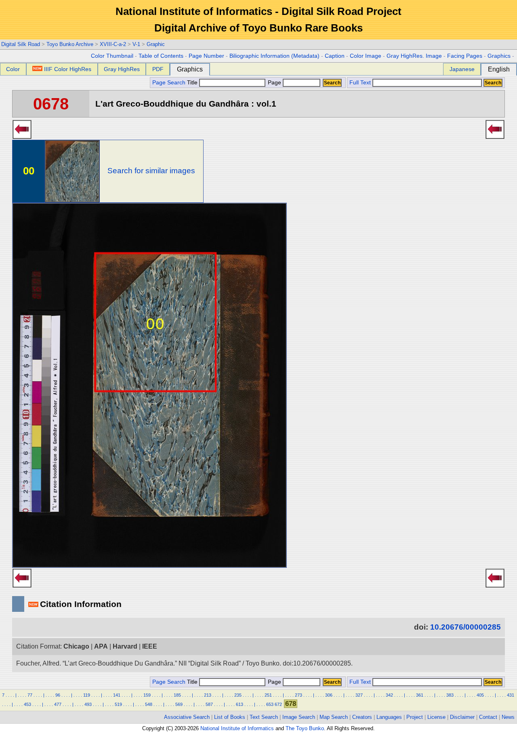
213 (207, 695)
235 (238, 695)
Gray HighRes (122, 69)
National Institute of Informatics (237, 728)
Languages (389, 717)
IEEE (149, 646)
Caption (335, 56)
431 (510, 695)
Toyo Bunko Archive (69, 44)
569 (179, 704)
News (508, 717)
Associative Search (187, 717)
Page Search (168, 83)
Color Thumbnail (112, 56)
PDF (158, 69)
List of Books (229, 717)
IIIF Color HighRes (67, 69)
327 (359, 695)
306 (328, 695)
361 (419, 695)
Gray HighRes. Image (414, 56)
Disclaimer (462, 717)
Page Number (206, 56)
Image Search (298, 717)
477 (57, 704)
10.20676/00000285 (465, 627)
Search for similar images (151, 170)
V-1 (136, 44)
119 (86, 695)
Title (193, 83)
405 (480, 695)
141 (116, 695)
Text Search (264, 717)
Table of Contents (161, 56)
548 (148, 704)
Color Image (365, 56)
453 (27, 704)
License (436, 717)
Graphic (156, 44)
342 (389, 695)
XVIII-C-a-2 (113, 44)
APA (101, 646)
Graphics (499, 56)
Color (13, 69)
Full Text (360, 83)
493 (88, 704)
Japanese (462, 69)
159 (147, 695)
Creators (362, 717)
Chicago (76, 646)
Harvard (125, 646)
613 (239, 704)
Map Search (333, 717)
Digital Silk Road (20, 44)
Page (274, 83)
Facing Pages (464, 56)
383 (450, 695)
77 (29, 695)
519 (118, 704)
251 (268, 695)
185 (177, 695)
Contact (488, 717)
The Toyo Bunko (305, 728)
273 (298, 695)
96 (57, 695)
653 (269, 704)
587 (209, 704)
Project (414, 717)
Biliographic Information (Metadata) (274, 56)
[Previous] (22, 136)
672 (278, 704)
